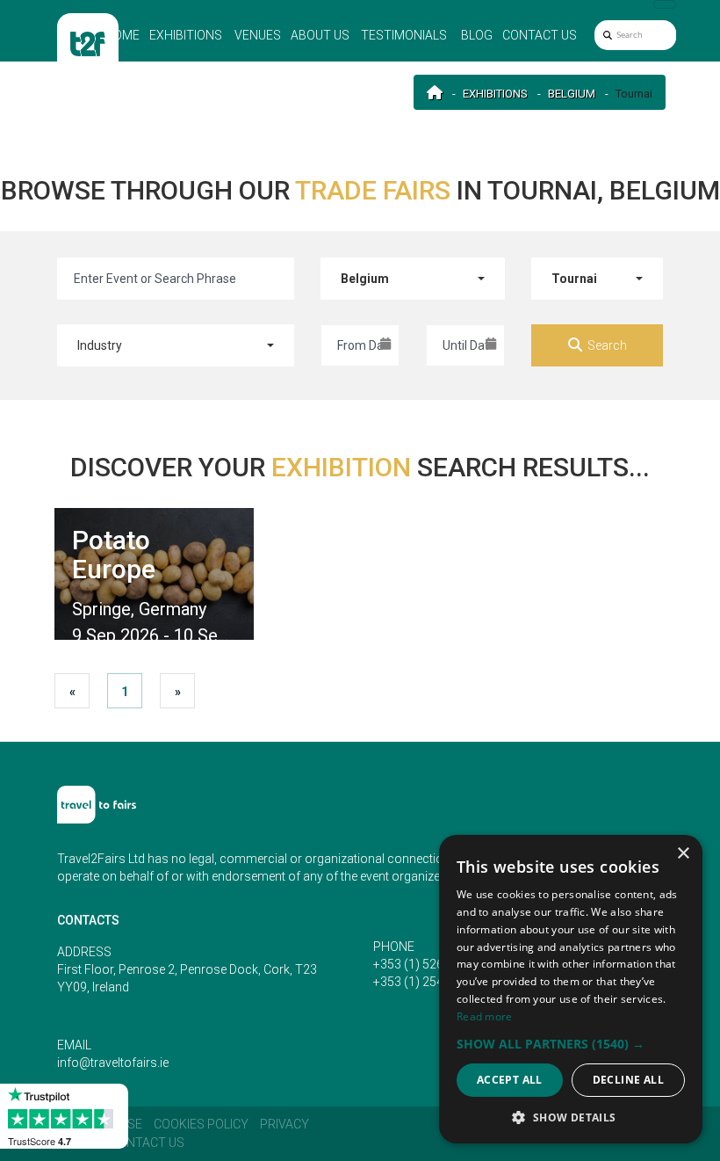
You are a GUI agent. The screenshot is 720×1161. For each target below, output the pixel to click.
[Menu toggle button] (664, 4)
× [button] (682, 853)
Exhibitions (185, 35)
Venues (257, 35)
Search (607, 345)
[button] (571, 1043)
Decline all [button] (628, 1079)
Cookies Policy (201, 1124)
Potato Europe (113, 554)
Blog (477, 35)
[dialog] (570, 989)
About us (320, 35)
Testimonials (404, 35)
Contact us (539, 35)
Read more (485, 1016)
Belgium (571, 93)
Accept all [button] (510, 1079)
